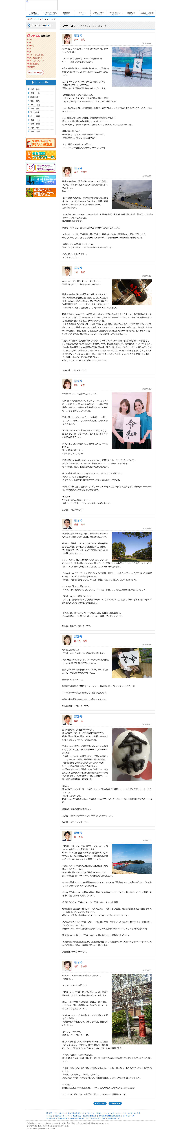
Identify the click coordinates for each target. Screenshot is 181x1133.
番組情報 (66, 13)
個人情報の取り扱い (75, 1113)
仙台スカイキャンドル (62, 1116)
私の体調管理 (34, 64)
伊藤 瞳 (35, 120)
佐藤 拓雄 (35, 89)
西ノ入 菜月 (80, 641)
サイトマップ (89, 1113)
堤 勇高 (35, 116)
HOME (29, 19)
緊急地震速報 (62, 1118)
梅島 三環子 (80, 172)
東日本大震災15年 (35, 58)
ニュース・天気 (50, 13)
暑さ (31, 40)
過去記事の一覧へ (35, 72)
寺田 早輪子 (80, 966)
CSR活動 (49, 1116)
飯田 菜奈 (35, 101)
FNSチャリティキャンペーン (106, 1113)
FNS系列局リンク (114, 1118)
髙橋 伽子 (35, 131)
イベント (82, 13)
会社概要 (49, 1113)
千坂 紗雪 (35, 124)
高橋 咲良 (35, 108)
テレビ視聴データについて (95, 1118)
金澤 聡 (35, 93)
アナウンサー (98, 13)
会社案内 (131, 13)
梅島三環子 (35, 97)
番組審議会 (77, 1116)
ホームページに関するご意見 (130, 1113)
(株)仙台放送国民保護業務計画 (109, 1116)
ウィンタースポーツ (36, 61)
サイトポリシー (59, 1113)
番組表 (34, 13)
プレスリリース (128, 1116)
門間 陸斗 (35, 128)
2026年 (32, 67)
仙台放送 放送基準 (89, 1116)
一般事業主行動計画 (77, 1118)
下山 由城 (35, 105)
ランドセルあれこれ (36, 55)
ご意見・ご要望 (147, 13)
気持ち (31, 46)
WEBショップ (115, 13)
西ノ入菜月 (35, 112)
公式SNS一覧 (50, 1118)
